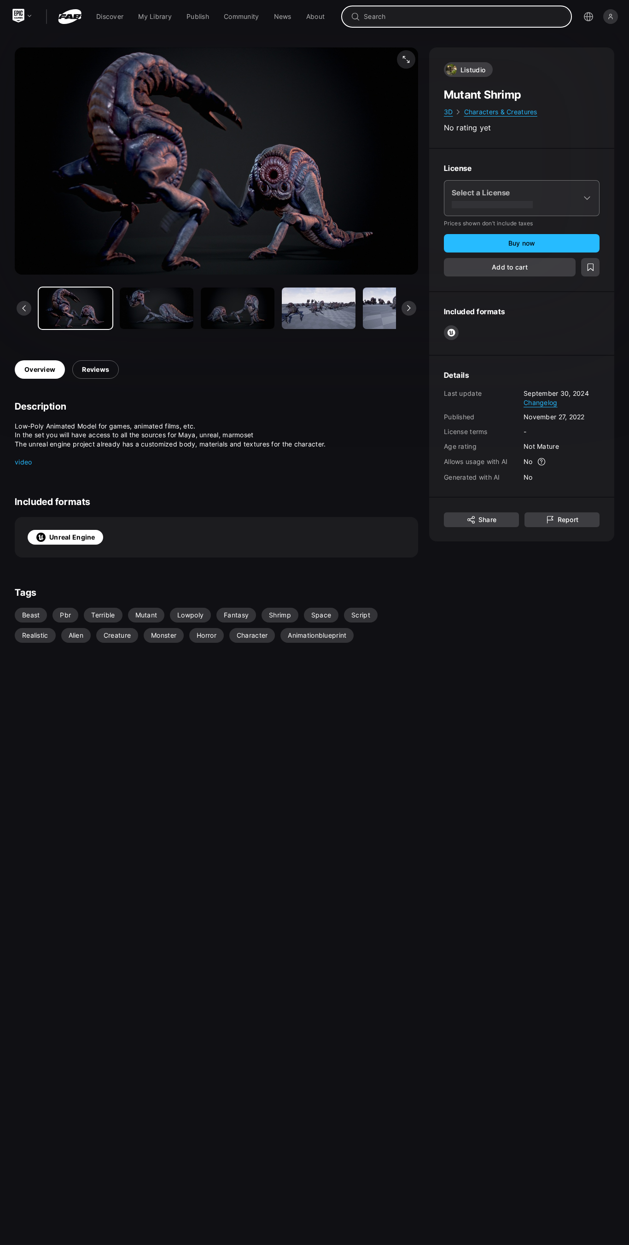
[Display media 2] (237, 308)
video (23, 462)
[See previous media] (24, 308)
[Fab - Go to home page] (70, 16)
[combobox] (463, 16)
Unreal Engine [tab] (72, 537)
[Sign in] (610, 16)
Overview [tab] (39, 369)
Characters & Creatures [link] (500, 112)
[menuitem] (110, 16)
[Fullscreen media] (406, 59)
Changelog (541, 402)
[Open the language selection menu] (588, 16)
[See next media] (409, 308)
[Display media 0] (75, 308)
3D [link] (448, 112)
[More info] (541, 461)
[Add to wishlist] (590, 267)
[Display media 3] (318, 308)
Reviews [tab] (95, 369)
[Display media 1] (156, 308)
